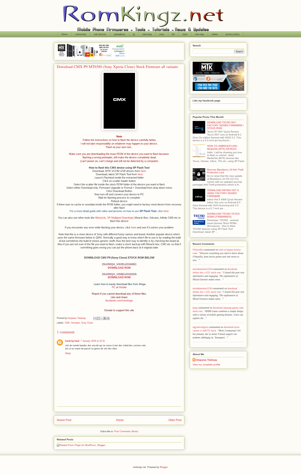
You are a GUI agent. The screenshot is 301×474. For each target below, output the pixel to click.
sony (161, 34)
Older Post (175, 420)
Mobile (123, 287)
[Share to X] (101, 318)
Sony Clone (87, 322)
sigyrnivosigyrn (200, 327)
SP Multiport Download (120, 217)
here (143, 171)
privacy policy (233, 34)
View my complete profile (206, 364)
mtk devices (100, 34)
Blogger (163, 467)
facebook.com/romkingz (119, 300)
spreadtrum (119, 34)
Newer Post (64, 420)
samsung (147, 34)
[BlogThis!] (98, 318)
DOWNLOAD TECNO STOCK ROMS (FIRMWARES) (223, 215)
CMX (67, 322)
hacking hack (72, 341)
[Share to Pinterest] (108, 318)
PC (113, 287)
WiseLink (100, 217)
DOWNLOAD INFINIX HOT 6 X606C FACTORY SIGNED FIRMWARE (223, 193)
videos (214, 34)
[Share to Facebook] (105, 318)
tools (185, 34)
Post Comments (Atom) (126, 431)
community (80, 34)
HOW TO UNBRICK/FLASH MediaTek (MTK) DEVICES (222, 147)
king (195, 307)
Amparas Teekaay (206, 359)
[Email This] (95, 318)
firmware (75, 322)
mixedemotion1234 (202, 269)
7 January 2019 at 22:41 (92, 341)
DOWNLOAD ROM (119, 267)
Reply (68, 353)
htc (173, 34)
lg (134, 34)
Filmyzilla (198, 249)
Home (64, 34)
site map (199, 34)
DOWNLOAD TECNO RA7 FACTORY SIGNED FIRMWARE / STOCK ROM (225, 125)
